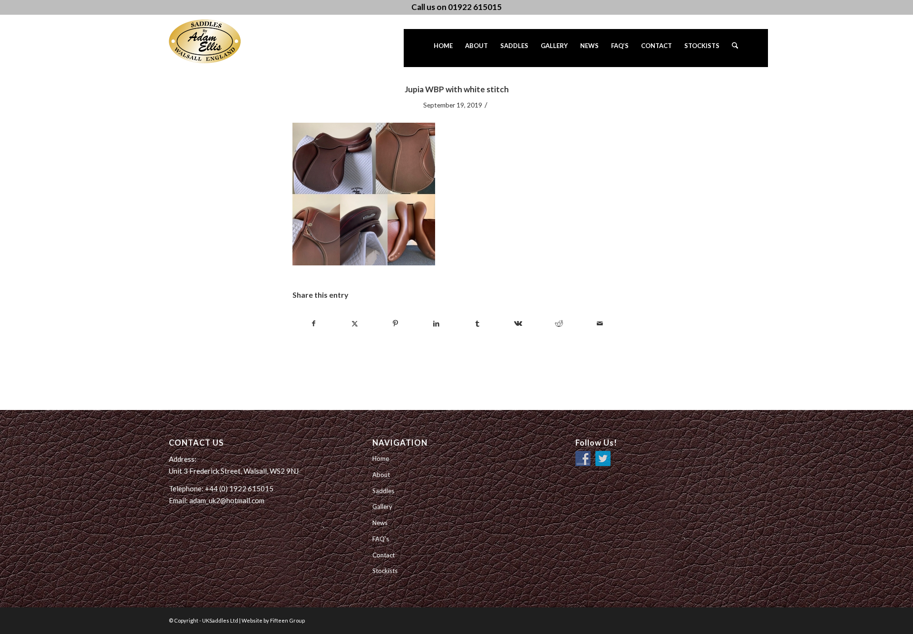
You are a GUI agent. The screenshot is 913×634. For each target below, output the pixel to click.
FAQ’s (380, 539)
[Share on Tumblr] (477, 323)
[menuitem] (443, 48)
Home (380, 458)
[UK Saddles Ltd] (216, 41)
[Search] (735, 48)
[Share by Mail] (600, 323)
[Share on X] (354, 323)
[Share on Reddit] (559, 323)
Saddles (383, 491)
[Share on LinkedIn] (436, 323)
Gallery (382, 506)
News (380, 523)
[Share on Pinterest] (395, 323)
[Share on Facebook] (313, 323)
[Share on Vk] (518, 323)
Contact (383, 555)
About (381, 474)
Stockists (385, 571)
